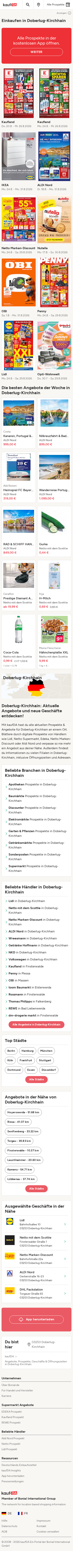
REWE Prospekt (11, 1422)
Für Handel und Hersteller (17, 1390)
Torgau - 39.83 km (19, 1141)
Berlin (11, 1050)
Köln (10, 1060)
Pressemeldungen (13, 1481)
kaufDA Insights (11, 1470)
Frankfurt (26, 1060)
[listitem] (19, 98)
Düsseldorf (49, 1070)
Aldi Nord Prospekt (13, 1438)
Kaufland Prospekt (13, 1417)
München (46, 1050)
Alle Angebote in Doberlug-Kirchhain (36, 1024)
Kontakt (41, 1526)
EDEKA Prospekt (12, 1411)
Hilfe (4, 1520)
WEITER (36, 52)
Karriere (6, 1396)
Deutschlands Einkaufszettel (19, 1465)
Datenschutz (9, 1526)
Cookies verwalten (48, 1531)
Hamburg (27, 1050)
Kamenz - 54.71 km (19, 1169)
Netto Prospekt (11, 1443)
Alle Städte (36, 1079)
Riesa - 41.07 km (18, 1122)
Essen (31, 1070)
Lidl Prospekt (9, 1449)
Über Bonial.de (10, 1385)
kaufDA (9, 1356)
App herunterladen (13, 1476)
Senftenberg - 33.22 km (23, 1131)
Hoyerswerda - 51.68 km (23, 1112)
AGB (4, 1531)
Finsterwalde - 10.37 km (23, 1150)
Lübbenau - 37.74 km (21, 1179)
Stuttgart (45, 1060)
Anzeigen (62, 13)
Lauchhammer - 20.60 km (24, 1160)
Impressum (43, 1520)
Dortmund (14, 1070)
